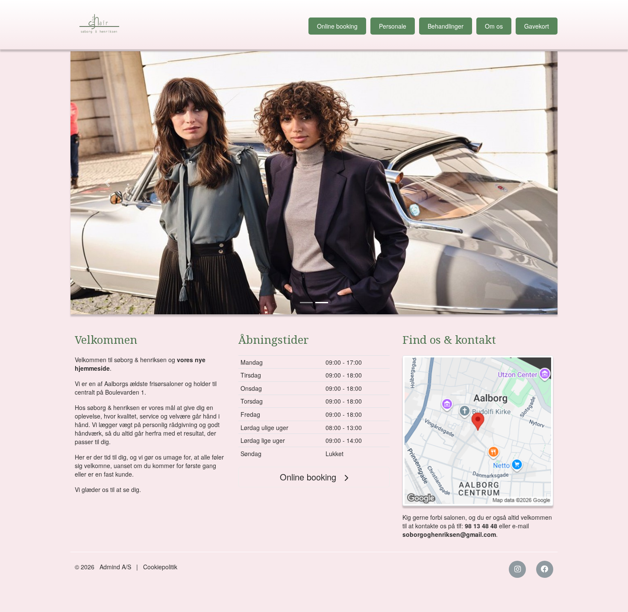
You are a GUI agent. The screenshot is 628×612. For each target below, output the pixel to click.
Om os (494, 26)
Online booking (337, 26)
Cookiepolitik (160, 566)
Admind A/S (115, 566)
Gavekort (536, 26)
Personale (392, 26)
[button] (107, 182)
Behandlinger (446, 26)
